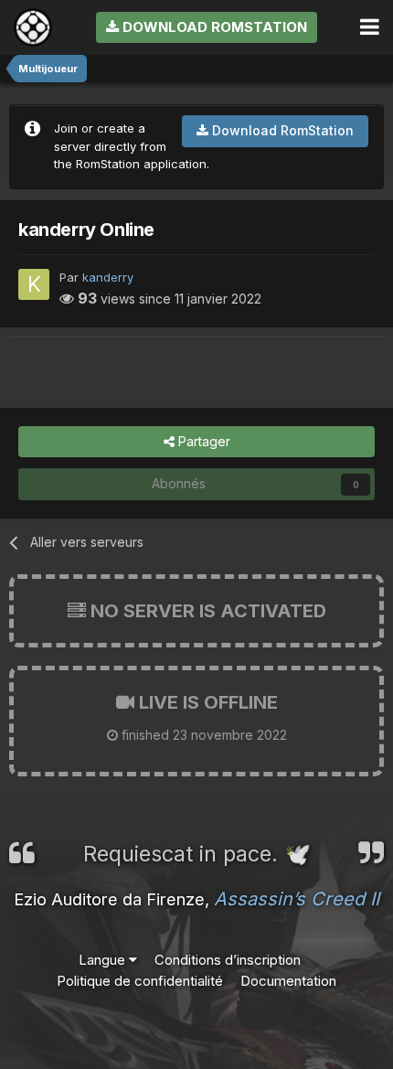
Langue (104, 959)
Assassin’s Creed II (296, 899)
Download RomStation (213, 27)
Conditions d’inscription (227, 959)
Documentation (288, 980)
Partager (202, 441)
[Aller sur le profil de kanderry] (33, 284)
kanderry (107, 277)
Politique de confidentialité (140, 980)
